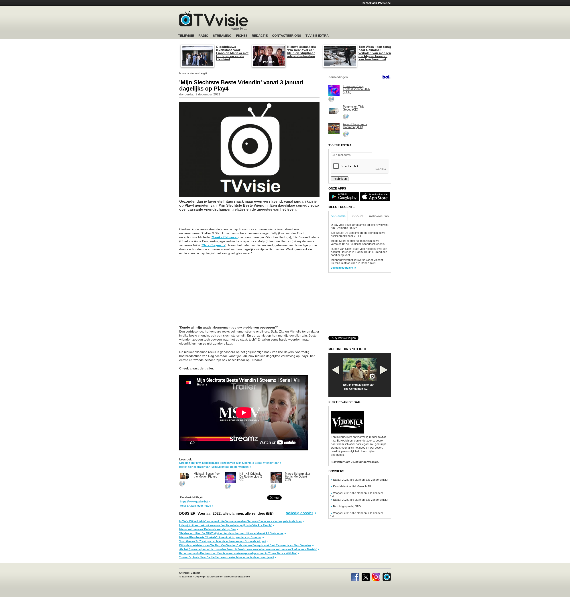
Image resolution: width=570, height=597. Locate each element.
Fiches (241, 35)
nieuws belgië (198, 73)
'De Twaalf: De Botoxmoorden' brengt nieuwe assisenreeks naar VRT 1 (358, 234)
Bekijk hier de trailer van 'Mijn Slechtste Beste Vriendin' (214, 466)
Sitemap (184, 572)
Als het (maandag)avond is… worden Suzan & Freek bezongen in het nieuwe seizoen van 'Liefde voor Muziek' (248, 549)
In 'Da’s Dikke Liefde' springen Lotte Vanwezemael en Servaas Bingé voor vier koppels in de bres (240, 521)
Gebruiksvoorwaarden (237, 576)
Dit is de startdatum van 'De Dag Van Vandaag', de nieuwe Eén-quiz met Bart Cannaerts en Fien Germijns (245, 545)
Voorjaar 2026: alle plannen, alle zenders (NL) (356, 494)
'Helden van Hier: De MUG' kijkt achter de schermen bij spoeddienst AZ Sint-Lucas (231, 533)
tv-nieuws (338, 216)
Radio (203, 35)
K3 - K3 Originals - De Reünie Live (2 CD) (251, 476)
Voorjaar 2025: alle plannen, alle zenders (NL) (356, 514)
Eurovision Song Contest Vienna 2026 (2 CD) (356, 89)
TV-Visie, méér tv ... (213, 20)
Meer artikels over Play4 (195, 505)
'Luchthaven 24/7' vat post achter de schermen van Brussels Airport (222, 541)
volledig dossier (299, 513)
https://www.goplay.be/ (194, 501)
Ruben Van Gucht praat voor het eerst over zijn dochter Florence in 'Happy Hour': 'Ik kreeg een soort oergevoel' (359, 252)
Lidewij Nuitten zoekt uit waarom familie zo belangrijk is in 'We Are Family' (225, 525)
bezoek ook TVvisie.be (376, 3)
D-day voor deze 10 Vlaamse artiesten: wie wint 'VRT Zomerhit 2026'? (359, 226)
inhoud (357, 216)
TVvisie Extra (317, 35)
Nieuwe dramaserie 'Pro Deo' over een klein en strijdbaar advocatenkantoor (301, 51)
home (182, 73)
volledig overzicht (342, 267)
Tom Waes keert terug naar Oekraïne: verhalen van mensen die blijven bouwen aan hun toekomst (374, 53)
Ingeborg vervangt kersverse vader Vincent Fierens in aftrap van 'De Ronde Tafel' (357, 261)
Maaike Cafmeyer (225, 237)
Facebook (355, 576)
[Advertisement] (327, 21)
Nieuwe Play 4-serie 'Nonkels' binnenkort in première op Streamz (220, 537)
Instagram (376, 576)
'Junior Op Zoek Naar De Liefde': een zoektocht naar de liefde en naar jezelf (226, 557)
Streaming (222, 35)
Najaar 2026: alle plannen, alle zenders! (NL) (360, 479)
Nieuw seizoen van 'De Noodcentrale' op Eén (207, 529)
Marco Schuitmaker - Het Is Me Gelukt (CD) (298, 476)
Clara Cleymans (213, 245)
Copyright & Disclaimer (208, 576)
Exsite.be (187, 576)
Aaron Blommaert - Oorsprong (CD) (355, 126)
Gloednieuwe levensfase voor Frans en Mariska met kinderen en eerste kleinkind (232, 53)
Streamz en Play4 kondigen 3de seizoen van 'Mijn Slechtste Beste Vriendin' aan (229, 462)
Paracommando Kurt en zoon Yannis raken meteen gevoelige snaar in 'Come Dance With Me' (238, 553)
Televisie (186, 35)
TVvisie (387, 576)
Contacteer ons (286, 35)
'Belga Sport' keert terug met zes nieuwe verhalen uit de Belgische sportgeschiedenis (358, 242)
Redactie (260, 35)
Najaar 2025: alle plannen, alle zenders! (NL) (360, 499)
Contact (195, 572)
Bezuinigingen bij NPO (347, 506)
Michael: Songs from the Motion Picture (207, 475)
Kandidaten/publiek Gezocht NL (352, 486)
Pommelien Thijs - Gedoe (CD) (354, 108)
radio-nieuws (379, 216)
